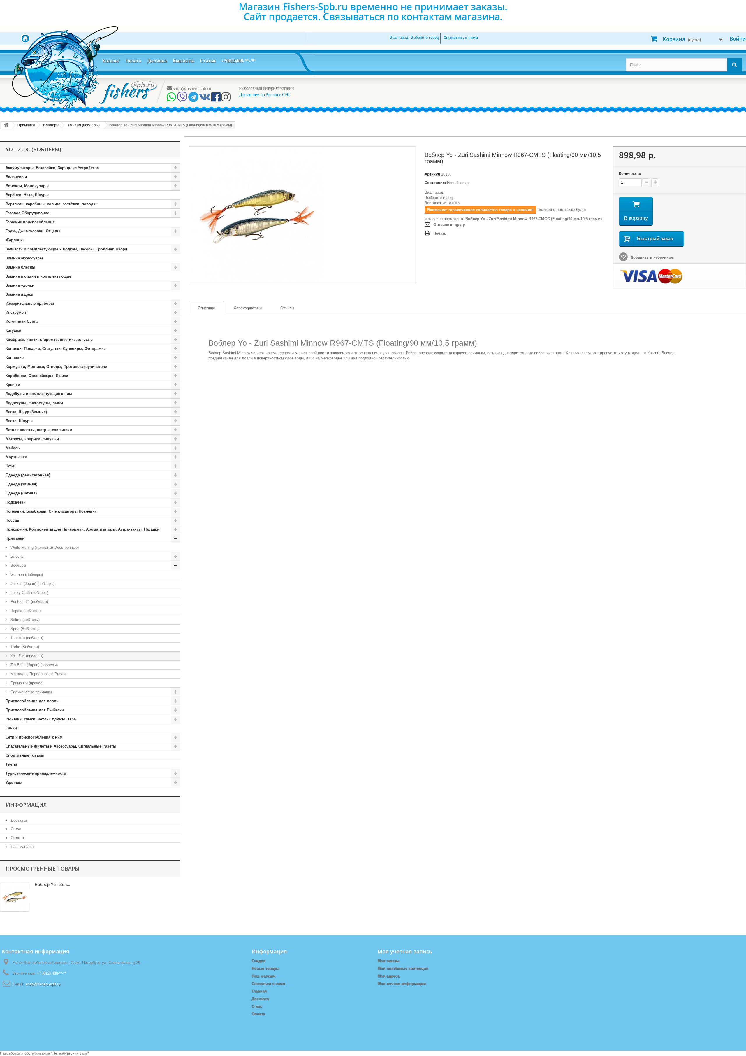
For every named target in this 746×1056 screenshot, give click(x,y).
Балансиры (16, 177)
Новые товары (265, 968)
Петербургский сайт (69, 1053)
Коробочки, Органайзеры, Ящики (37, 375)
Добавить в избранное (651, 257)
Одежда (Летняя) (21, 493)
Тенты (11, 764)
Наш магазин (22, 846)
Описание (202, 308)
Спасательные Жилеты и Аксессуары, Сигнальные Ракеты (61, 746)
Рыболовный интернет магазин (266, 88)
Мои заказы (388, 961)
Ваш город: (414, 37)
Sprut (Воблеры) (23, 629)
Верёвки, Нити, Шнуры (27, 195)
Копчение (15, 357)
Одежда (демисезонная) (28, 475)
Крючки (13, 385)
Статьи (207, 60)
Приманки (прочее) (26, 683)
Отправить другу (449, 224)
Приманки (15, 538)
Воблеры (17, 565)
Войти (737, 38)
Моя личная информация (401, 983)
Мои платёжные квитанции (402, 968)
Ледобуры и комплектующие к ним (39, 394)
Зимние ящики (19, 294)
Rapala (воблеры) (25, 610)
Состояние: (435, 182)
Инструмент (17, 312)
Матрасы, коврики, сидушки (32, 439)
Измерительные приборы (30, 303)
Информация (26, 804)
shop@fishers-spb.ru (191, 88)
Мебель (13, 448)
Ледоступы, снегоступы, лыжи (34, 403)
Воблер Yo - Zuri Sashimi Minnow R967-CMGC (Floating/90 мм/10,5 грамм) (533, 219)
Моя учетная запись (404, 951)
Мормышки (16, 457)
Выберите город (439, 197)
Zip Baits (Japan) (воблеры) (33, 665)
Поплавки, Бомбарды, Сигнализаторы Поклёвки (51, 511)
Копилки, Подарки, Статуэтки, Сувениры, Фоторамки (56, 348)
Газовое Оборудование (27, 213)
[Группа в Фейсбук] (215, 99)
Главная (259, 991)
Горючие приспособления (30, 222)
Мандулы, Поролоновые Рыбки (37, 674)
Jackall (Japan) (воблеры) (31, 583)
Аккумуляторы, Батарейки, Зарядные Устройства (52, 168)
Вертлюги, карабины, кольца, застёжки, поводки (52, 204)
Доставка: (433, 203)
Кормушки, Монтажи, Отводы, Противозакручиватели (56, 366)
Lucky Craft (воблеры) (28, 592)
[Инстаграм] (225, 99)
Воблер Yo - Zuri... (52, 884)
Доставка (157, 60)
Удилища (14, 782)
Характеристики (248, 308)
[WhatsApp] (171, 99)
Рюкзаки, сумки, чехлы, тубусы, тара (41, 719)
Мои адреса (388, 976)
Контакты (183, 60)
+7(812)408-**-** (238, 60)
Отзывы (287, 308)
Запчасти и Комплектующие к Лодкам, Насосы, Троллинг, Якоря (66, 249)
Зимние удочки (20, 285)
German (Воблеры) (26, 574)
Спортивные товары (25, 755)
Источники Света (22, 321)
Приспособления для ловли (32, 701)
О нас (15, 829)
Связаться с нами (268, 983)
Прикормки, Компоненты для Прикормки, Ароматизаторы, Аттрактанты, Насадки (82, 529)
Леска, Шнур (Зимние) (26, 412)
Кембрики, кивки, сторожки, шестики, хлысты (49, 339)
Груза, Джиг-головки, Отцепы (33, 231)
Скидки (258, 961)
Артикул (432, 174)
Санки (11, 728)
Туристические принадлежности (36, 773)
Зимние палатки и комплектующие (38, 276)
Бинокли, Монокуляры (27, 186)
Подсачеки (16, 502)
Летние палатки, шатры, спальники (39, 430)
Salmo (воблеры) (24, 620)
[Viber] (182, 99)
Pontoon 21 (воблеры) (28, 601)
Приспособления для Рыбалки (35, 710)
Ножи (10, 466)
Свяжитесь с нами (461, 38)
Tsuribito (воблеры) (26, 638)
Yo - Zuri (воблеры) (26, 656)
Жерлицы (15, 240)
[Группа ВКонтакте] (204, 99)
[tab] (206, 307)
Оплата (133, 60)
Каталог (110, 60)
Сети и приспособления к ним (34, 737)
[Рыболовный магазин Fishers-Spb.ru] (128, 92)
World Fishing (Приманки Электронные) (44, 547)
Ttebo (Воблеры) (24, 647)
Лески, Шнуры (19, 421)
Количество (630, 173)
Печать (439, 233)
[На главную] (6, 125)
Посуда (12, 520)
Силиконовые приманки (30, 692)
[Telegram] (193, 99)
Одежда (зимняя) (21, 484)
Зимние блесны (20, 267)
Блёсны (16, 556)
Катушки (13, 330)
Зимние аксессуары (24, 258)
